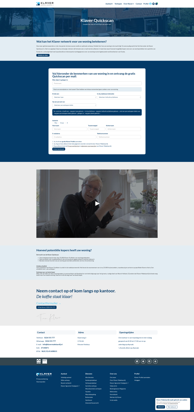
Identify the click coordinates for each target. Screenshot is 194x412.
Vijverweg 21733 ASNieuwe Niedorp (83, 341)
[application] (97, 203)
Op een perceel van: (58, 102)
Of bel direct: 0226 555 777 (46, 307)
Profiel (146, 4)
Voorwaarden (40, 382)
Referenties (113, 391)
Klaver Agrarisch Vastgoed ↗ (70, 386)
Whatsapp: (46, 341)
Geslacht (55, 120)
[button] (108, 4)
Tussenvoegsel (92, 125)
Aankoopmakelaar (91, 380)
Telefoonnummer (102, 133)
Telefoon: (45, 338)
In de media (113, 400)
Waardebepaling (90, 394)
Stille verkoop (65, 380)
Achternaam (110, 125)
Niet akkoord (172, 407)
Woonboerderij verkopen (93, 389)
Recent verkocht (66, 383)
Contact (139, 4)
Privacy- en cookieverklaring (171, 403)
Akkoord (161, 407)
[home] (44, 4)
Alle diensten (89, 377)
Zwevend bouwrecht (92, 403)
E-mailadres (56, 133)
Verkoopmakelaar (91, 383)
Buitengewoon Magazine (118, 389)
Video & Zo (113, 386)
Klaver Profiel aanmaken (142, 377)
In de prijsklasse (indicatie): (105, 94)
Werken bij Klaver (115, 397)
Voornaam (55, 125)
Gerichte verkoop (90, 386)
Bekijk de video (43, 55)
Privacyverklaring (73, 146)
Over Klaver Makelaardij (118, 380)
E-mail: (49, 344)
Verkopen (118, 4)
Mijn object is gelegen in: (60, 80)
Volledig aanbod (66, 377)
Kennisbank (113, 394)
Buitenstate (89, 397)
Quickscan (88, 400)
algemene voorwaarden (88, 146)
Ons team (113, 377)
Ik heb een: (55, 94)
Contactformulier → (48, 303)
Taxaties (88, 391)
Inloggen (137, 380)
